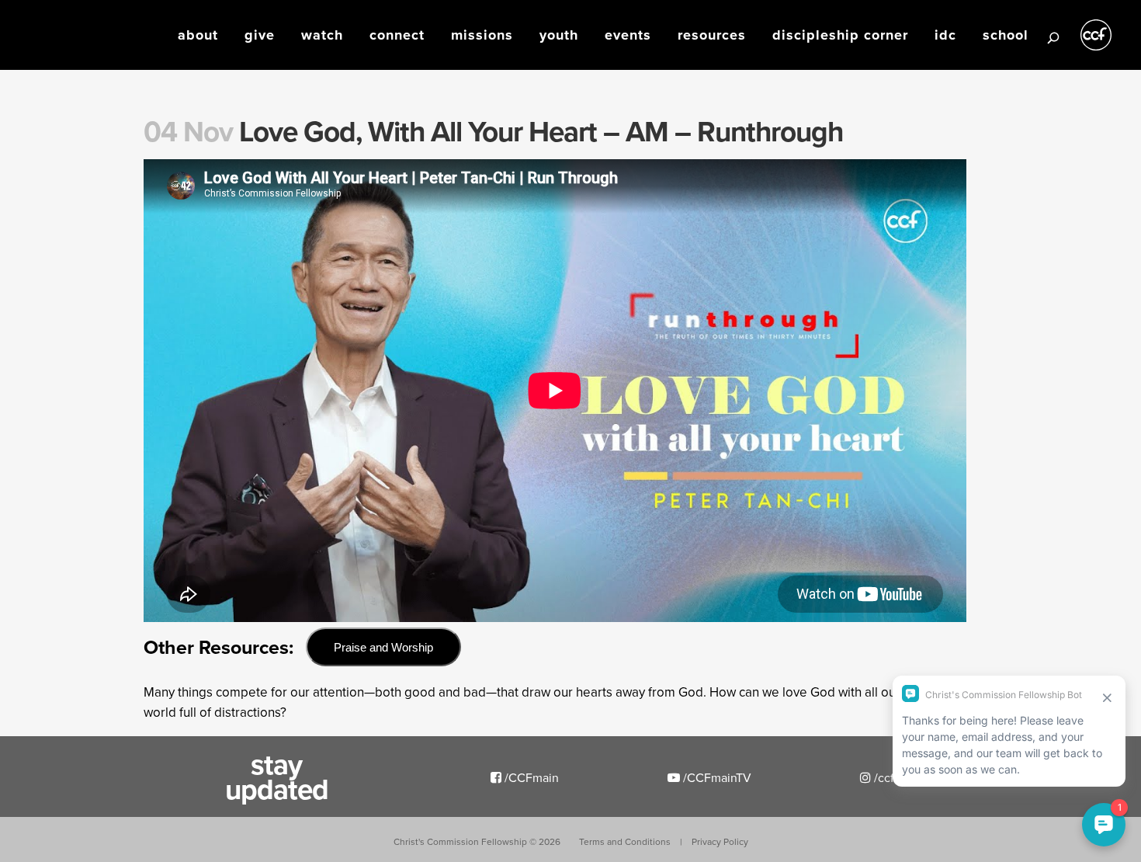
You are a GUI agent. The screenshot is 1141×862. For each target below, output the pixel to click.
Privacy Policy (720, 841)
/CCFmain (530, 777)
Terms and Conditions (625, 841)
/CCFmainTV (715, 777)
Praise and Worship (383, 647)
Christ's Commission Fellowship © (477, 841)
